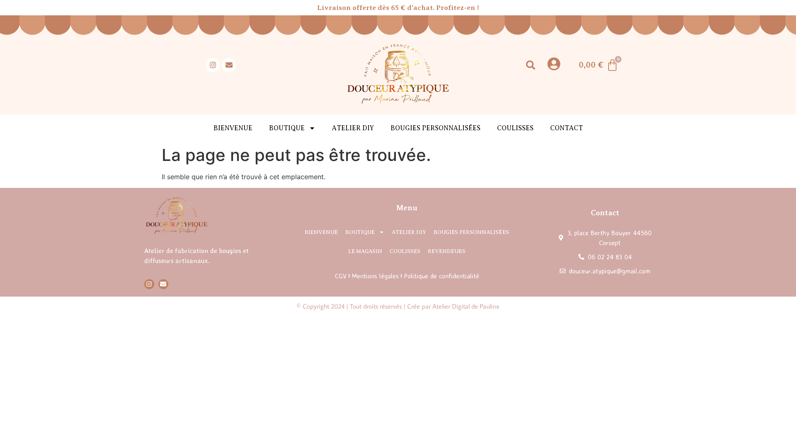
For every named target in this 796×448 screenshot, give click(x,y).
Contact (566, 128)
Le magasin (365, 251)
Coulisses (515, 128)
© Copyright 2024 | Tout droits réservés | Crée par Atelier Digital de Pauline (398, 306)
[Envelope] (229, 65)
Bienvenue (233, 128)
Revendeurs (447, 251)
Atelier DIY (353, 128)
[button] (530, 64)
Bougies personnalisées (436, 128)
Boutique (360, 232)
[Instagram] (213, 65)
